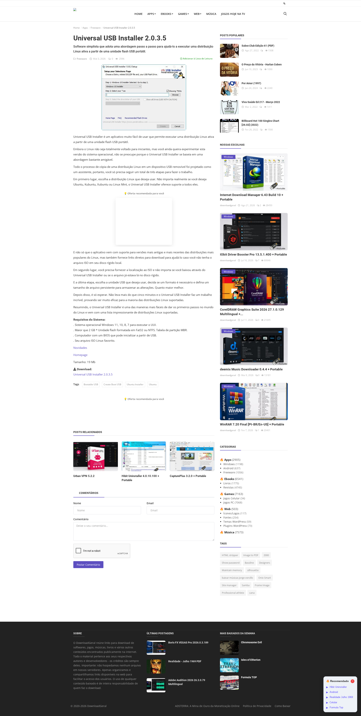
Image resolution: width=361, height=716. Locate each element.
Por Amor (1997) (251, 83)
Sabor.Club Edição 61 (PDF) (258, 45)
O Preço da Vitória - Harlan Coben (262, 64)
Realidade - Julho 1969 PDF (184, 661)
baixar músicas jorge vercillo (237, 577)
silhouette (253, 570)
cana (252, 592)
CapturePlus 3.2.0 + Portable (188, 476)
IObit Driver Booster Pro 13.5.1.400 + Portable (253, 254)
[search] (285, 14)
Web (196, 14)
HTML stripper (230, 555)
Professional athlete (233, 592)
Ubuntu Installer (135, 384)
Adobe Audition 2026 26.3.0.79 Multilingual (186, 682)
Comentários (88, 493)
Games (182, 14)
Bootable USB (91, 384)
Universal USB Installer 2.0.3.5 (93, 374)
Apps (150, 14)
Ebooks (166, 14)
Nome (77, 503)
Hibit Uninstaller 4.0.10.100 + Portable (140, 478)
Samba (246, 585)
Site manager (229, 585)
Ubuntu (153, 384)
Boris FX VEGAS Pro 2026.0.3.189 (188, 642)
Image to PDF (250, 555)
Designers (264, 562)
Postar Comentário (88, 564)
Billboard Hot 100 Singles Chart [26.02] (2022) (260, 122)
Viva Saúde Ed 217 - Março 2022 (261, 102)
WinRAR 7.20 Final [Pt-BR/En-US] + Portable (252, 424)
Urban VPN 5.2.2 (84, 476)
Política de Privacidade (257, 706)
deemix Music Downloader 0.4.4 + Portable (251, 369)
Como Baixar (282, 706)
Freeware (96, 27)
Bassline (249, 562)
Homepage (80, 355)
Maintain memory (232, 570)
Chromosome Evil (251, 642)
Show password (231, 562)
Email (150, 503)
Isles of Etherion (250, 659)
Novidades (80, 348)
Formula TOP (249, 677)
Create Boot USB (112, 384)
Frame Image (262, 585)
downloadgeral (228, 205)
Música (211, 14)
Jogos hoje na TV (233, 14)
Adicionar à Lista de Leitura (197, 58)
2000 (266, 555)
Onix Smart (264, 577)
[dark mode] (285, 3)
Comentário (81, 519)
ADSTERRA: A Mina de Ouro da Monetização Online (207, 706)
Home (138, 14)
